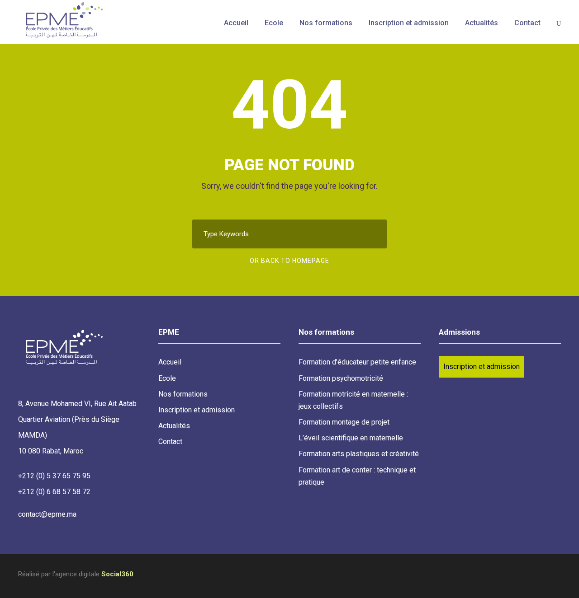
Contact (527, 23)
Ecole (274, 23)
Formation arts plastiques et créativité (359, 453)
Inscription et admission (409, 23)
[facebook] (557, 575)
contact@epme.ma (47, 514)
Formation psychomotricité (341, 378)
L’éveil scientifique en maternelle (351, 438)
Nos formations (325, 23)
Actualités (481, 23)
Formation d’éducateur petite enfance (357, 362)
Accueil (236, 23)
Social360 (117, 574)
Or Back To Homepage (289, 260)
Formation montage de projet (344, 422)
